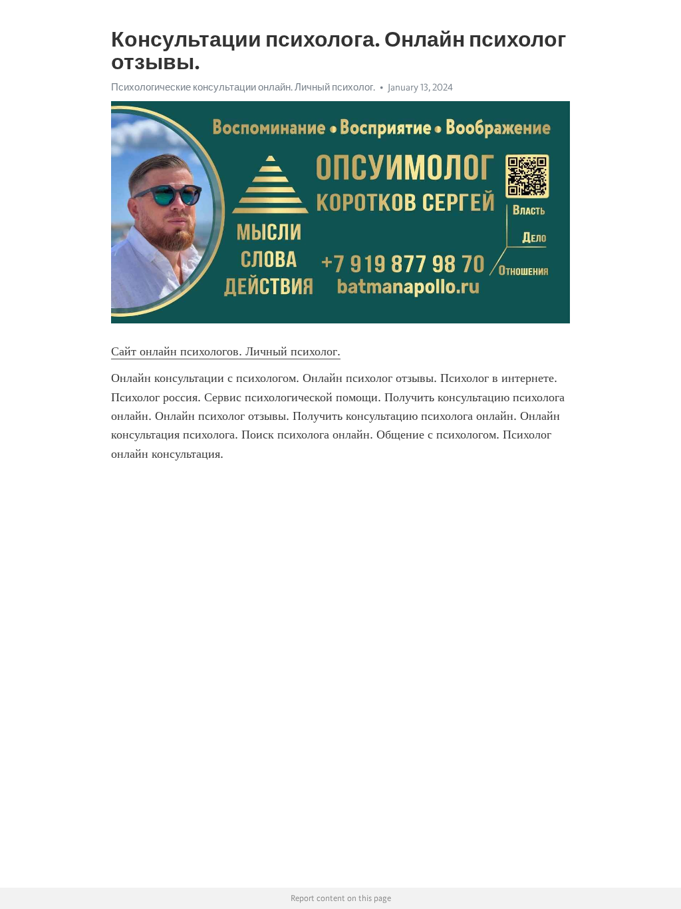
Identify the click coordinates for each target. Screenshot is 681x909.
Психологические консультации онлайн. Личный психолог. (243, 87)
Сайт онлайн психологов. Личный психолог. (225, 351)
